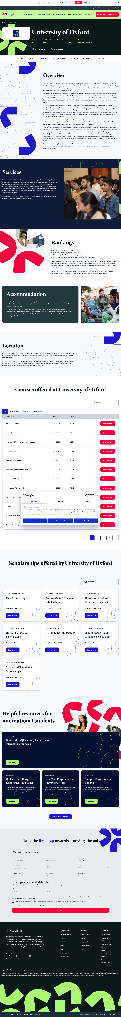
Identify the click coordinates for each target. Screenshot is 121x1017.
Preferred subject (51, 873)
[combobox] (81, 860)
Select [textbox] (48, 868)
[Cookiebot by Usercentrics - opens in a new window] (86, 495)
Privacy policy (98, 1014)
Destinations (28, 14)
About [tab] (87, 501)
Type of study (17, 873)
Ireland (62, 949)
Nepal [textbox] (15, 892)
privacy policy (103, 897)
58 (110, 538)
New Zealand (64, 953)
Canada (63, 942)
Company (88, 14)
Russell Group (95, 94)
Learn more (12, 615)
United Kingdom (65, 934)
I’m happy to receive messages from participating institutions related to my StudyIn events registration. (45, 905)
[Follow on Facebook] (16, 956)
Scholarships (85, 945)
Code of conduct (106, 944)
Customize (59, 520)
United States (64, 957)
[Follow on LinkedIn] (9, 956)
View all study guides (59, 816)
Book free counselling (105, 14)
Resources (71, 14)
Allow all (86, 520)
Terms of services (85, 1014)
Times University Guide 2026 (69, 250)
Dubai (62, 945)
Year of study (82, 865)
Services (49, 14)
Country (16, 889)
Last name (49, 857)
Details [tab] (60, 501)
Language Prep (85, 942)
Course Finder (85, 934)
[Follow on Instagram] (31, 956)
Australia (63, 938)
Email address (17, 865)
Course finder (40, 14)
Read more (12, 762)
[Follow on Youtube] (23, 956)
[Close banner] (97, 495)
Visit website (58, 49)
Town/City (49, 889)
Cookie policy (110, 1014)
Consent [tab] (34, 501)
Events (81, 14)
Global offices (105, 934)
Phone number (83, 857)
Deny (35, 520)
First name (16, 857)
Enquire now (107, 424)
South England (40, 49)
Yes (78, 3)
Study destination (84, 873)
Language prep (61, 14)
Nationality (49, 865)
